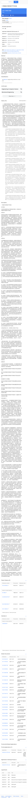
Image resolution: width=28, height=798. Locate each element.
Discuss (19, 52)
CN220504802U (5, 707)
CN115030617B (5, 680)
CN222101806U (5, 739)
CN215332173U (5, 697)
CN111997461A (5, 661)
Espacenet (10, 52)
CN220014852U (5, 713)
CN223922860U (5, 733)
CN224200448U (5, 725)
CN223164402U (5, 719)
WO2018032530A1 (5, 604)
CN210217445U (5, 687)
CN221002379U (5, 735)
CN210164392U (5, 676)
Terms (22, 796)
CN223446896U (5, 715)
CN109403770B (5, 665)
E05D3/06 (5, 79)
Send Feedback (8, 796)
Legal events (18, 49)
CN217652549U (5, 700)
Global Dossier (15, 52)
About (2, 796)
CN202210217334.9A (6, 752)
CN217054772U (5, 693)
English (10, 18)
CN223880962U (5, 723)
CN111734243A (5, 729)
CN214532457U (5, 659)
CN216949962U (5, 585)
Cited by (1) (14, 49)
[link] (12, 80)
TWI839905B (4, 623)
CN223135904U (5, 689)
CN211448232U (5, 608)
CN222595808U (5, 683)
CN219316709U (5, 704)
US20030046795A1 (6, 596)
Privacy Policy (3, 797)
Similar (12, 15)
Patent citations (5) (7, 49)
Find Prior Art (6, 15)
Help (9, 797)
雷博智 (7, 20)
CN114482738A (5, 672)
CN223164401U (5, 709)
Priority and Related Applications (13, 51)
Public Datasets (16, 796)
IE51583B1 (4, 592)
